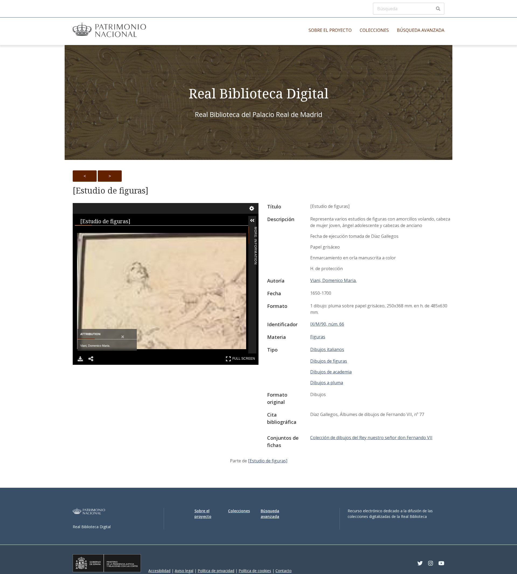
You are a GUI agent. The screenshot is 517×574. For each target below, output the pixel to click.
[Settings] (251, 208)
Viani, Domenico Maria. (333, 280)
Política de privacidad (216, 570)
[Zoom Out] (109, 232)
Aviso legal (184, 570)
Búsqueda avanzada (420, 30)
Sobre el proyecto (330, 30)
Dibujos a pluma (326, 383)
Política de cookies (255, 570)
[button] (260, 220)
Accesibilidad (159, 570)
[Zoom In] (88, 232)
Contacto (283, 570)
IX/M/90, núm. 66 (327, 324)
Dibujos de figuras (328, 361)
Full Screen (244, 357)
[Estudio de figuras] (110, 190)
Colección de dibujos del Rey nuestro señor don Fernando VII (371, 438)
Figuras (317, 337)
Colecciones (374, 30)
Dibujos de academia (331, 372)
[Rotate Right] (131, 232)
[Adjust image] (152, 232)
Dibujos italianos (327, 349)
